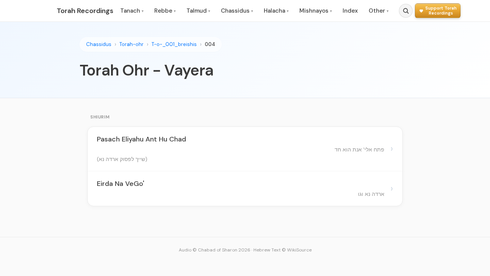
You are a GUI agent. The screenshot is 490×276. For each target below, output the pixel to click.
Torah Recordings (85, 10)
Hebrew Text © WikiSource (282, 250)
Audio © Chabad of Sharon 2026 (214, 250)
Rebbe (165, 11)
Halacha (276, 11)
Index (350, 11)
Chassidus (237, 11)
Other (379, 11)
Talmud (198, 11)
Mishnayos (315, 11)
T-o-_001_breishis (174, 44)
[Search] (406, 11)
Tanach (132, 11)
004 (210, 44)
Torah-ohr (131, 44)
